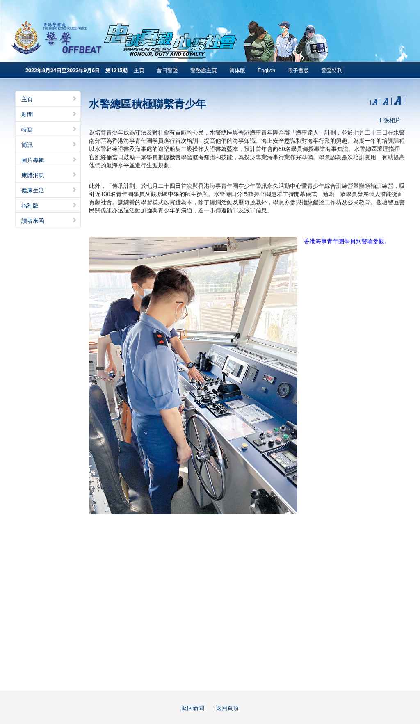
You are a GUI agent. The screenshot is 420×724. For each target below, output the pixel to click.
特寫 (27, 129)
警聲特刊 (331, 70)
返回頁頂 (227, 707)
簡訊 (27, 144)
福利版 (30, 205)
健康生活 (32, 190)
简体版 (237, 70)
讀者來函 (32, 220)
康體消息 (32, 175)
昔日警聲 (167, 70)
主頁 (139, 70)
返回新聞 (192, 707)
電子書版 (298, 70)
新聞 (27, 114)
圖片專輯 (32, 159)
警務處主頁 (203, 70)
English (266, 70)
